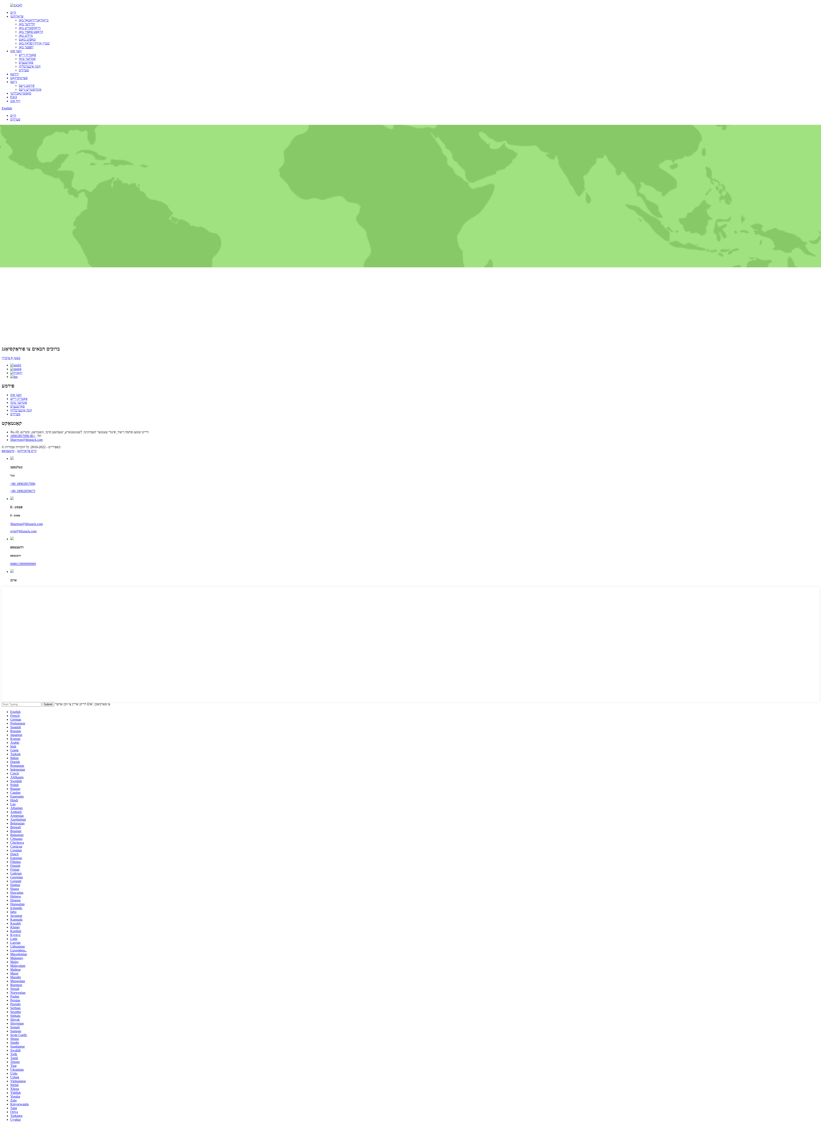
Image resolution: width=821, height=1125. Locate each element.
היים (13, 12)
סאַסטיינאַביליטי (20, 93)
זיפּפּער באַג (26, 47)
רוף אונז (15, 101)
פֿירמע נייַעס (26, 85)
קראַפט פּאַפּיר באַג (31, 32)
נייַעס (13, 82)
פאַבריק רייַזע (27, 55)
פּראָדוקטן (16, 16)
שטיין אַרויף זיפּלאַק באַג (34, 43)
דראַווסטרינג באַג (30, 28)
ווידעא (14, 74)
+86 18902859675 (22, 491)
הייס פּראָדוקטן (27, 451)
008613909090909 (23, 564)
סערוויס (24, 70)
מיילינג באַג (26, 35)
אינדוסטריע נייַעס (30, 89)
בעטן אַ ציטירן (11, 358)
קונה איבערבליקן (30, 66)
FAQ (13, 97)
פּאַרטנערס (26, 62)
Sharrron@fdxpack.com (26, 524)
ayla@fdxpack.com (23, 531)
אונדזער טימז (27, 58)
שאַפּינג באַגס (27, 39)
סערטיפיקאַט (19, 78)
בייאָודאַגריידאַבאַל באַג (34, 20)
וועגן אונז (16, 51)
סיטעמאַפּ (8, 451)
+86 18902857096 (22, 484)
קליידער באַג (27, 24)
